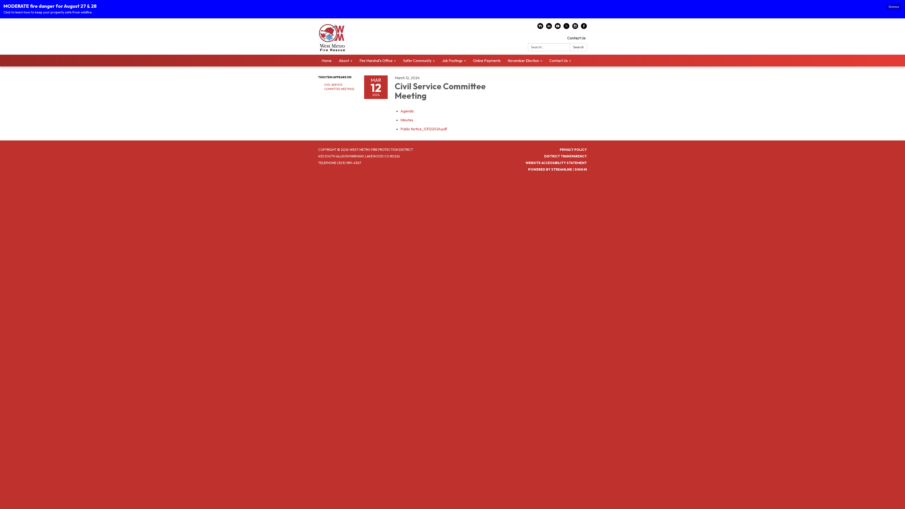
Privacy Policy (573, 150)
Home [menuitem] (327, 60)
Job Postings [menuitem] (452, 60)
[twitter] (566, 27)
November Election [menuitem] (523, 60)
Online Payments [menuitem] (487, 60)
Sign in (581, 169)
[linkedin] (549, 27)
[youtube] (558, 27)
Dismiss (894, 6)
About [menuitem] (344, 60)
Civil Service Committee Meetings (339, 87)
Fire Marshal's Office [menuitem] (376, 60)
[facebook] (584, 27)
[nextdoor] (540, 27)
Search (578, 47)
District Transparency (565, 156)
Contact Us (576, 38)
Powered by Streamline (550, 169)
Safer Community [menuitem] (417, 60)
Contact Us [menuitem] (558, 60)
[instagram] (575, 27)
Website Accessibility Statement (556, 163)
